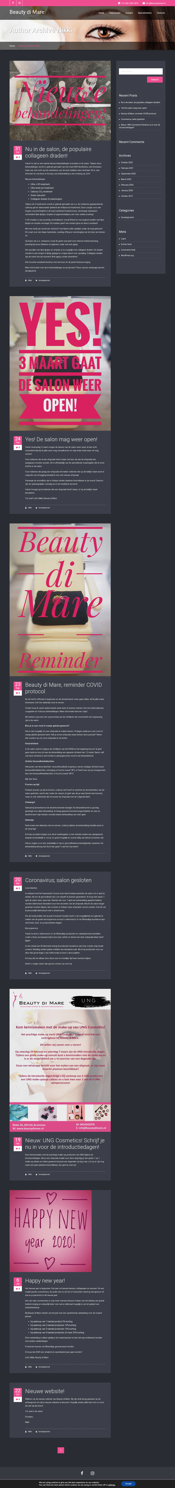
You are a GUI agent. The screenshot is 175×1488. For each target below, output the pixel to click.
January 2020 (127, 190)
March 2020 (126, 179)
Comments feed (128, 250)
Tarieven (161, 13)
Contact (129, 13)
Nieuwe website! (44, 1391)
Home (101, 13)
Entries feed (126, 244)
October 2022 (127, 162)
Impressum (114, 13)
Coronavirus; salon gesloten (58, 880)
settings (111, 1485)
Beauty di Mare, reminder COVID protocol (138, 113)
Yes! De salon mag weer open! (61, 439)
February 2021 (127, 168)
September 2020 (128, 174)
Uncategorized (44, 280)
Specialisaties (145, 13)
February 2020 (127, 185)
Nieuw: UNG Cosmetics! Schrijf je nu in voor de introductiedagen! (65, 1143)
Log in (123, 239)
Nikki (64, 30)
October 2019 (127, 196)
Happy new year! (45, 1280)
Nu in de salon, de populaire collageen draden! (58, 152)
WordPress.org (127, 255)
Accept (128, 1483)
